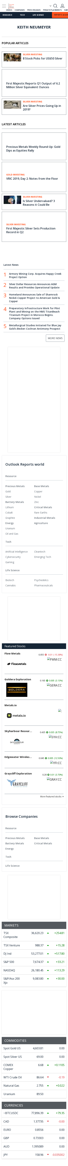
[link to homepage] (12, 5)
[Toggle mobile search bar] (55, 6)
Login (62, 6)
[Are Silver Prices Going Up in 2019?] (12, 106)
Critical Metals (43, 507)
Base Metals (41, 486)
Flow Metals (12, 653)
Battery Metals (14, 502)
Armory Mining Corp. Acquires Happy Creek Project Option (35, 275)
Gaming (9, 562)
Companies (20, 10)
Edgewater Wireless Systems (18, 757)
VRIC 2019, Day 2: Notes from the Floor (32, 179)
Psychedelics (41, 580)
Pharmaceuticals (43, 585)
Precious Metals (15, 486)
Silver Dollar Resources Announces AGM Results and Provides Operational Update (34, 285)
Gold (8, 491)
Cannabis (10, 585)
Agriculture (41, 523)
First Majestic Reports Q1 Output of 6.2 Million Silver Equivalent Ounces (33, 85)
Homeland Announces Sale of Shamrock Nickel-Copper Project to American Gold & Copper (34, 298)
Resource (7, 15)
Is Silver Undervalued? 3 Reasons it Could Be (39, 203)
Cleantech (39, 551)
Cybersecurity (13, 557)
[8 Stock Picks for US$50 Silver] (12, 59)
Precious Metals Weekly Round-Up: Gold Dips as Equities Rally (33, 148)
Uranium (10, 528)
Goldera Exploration (18, 679)
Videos (9, 10)
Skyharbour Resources (18, 731)
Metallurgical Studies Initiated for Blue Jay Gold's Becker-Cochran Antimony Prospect (35, 327)
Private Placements (52, 10)
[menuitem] (19, 491)
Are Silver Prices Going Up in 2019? (42, 107)
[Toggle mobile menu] (4, 6)
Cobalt (9, 512)
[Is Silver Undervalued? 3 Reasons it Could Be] (12, 201)
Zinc (36, 502)
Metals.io (11, 705)
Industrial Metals (44, 517)
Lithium (9, 507)
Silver (8, 496)
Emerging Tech (42, 557)
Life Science (38, 15)
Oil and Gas (11, 533)
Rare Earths (40, 512)
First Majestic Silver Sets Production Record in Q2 (30, 230)
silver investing (32, 54)
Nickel (37, 496)
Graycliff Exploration (18, 773)
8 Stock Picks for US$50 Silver (42, 58)
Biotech (9, 580)
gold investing (15, 175)
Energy (9, 523)
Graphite (10, 517)
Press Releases (34, 10)
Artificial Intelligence (16, 551)
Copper (38, 491)
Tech (22, 15)
